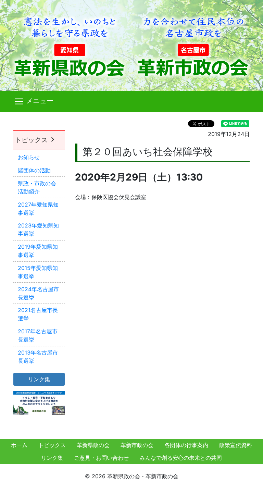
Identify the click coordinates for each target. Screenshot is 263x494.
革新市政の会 (137, 445)
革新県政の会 (93, 445)
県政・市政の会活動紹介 (37, 187)
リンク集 (52, 457)
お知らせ (29, 157)
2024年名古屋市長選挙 (38, 293)
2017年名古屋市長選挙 (38, 335)
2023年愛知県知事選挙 (38, 229)
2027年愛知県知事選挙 (38, 208)
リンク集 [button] (39, 379)
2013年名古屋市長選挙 (38, 356)
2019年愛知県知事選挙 (38, 250)
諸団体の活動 (34, 170)
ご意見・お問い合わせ (101, 457)
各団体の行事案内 (186, 445)
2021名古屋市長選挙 (38, 314)
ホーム (19, 445)
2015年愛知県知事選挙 (38, 272)
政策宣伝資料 (235, 445)
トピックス (32, 140)
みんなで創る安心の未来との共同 (181, 457)
